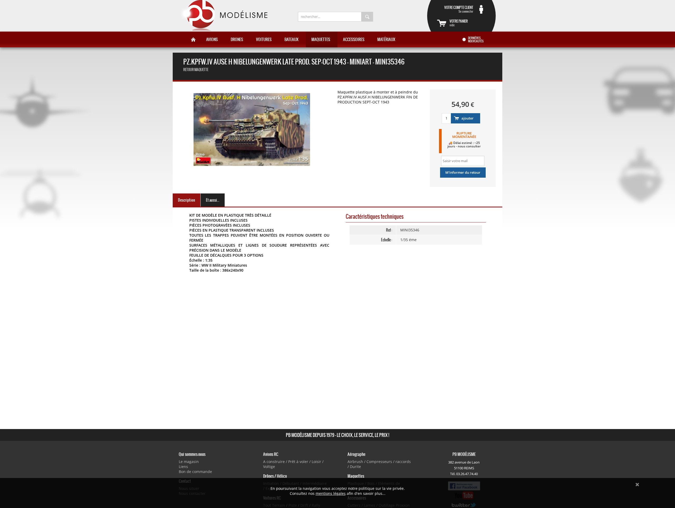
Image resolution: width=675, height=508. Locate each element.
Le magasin (189, 461)
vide (459, 23)
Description (186, 200)
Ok (637, 485)
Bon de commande (195, 471)
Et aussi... (212, 200)
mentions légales (331, 493)
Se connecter (458, 9)
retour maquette (195, 69)
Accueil (193, 39)
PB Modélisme (223, 16)
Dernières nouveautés (476, 39)
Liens (183, 466)
